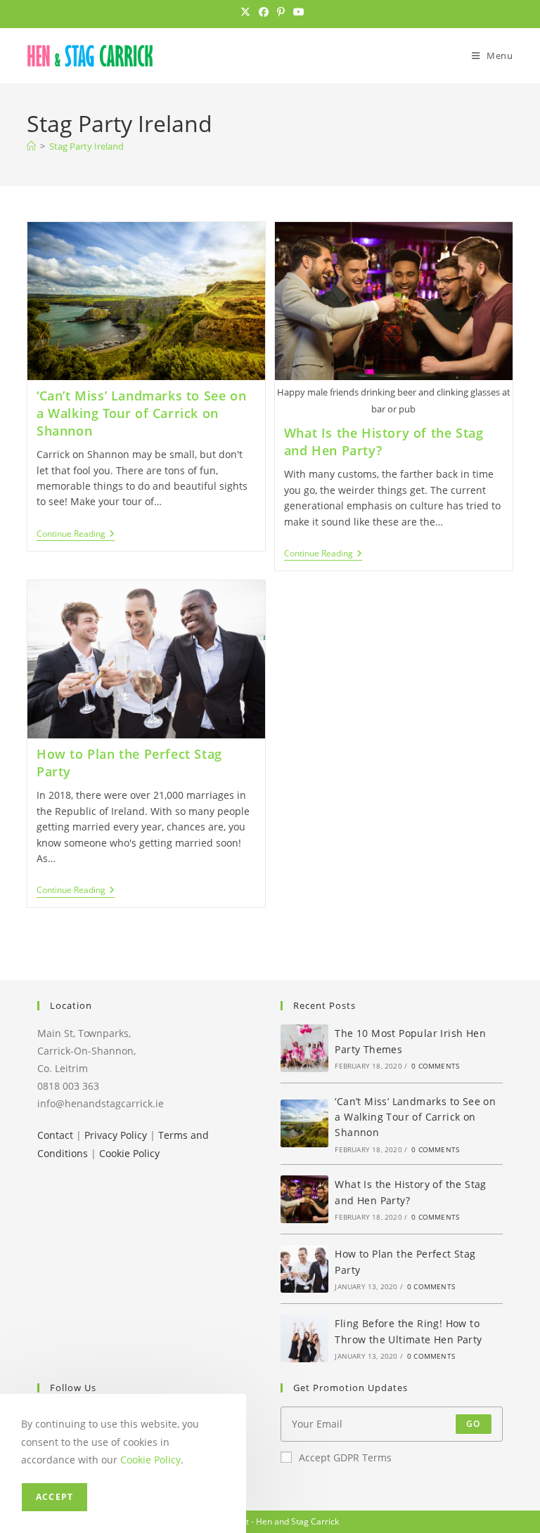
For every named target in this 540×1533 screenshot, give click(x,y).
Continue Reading (76, 535)
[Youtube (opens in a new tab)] (296, 12)
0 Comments (435, 1066)
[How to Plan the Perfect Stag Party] (304, 1269)
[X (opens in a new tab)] (245, 12)
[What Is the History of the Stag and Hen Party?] (304, 1199)
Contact (55, 1135)
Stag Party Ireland (86, 146)
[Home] (31, 146)
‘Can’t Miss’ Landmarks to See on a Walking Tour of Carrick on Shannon (141, 413)
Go (473, 1424)
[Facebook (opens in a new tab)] (264, 12)
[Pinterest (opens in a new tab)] (281, 12)
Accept (54, 1497)
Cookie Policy (129, 1153)
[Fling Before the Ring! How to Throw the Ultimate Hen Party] (304, 1338)
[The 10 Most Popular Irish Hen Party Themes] (304, 1048)
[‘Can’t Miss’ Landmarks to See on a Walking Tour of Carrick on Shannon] (304, 1123)
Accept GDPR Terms (345, 1457)
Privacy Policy (115, 1135)
